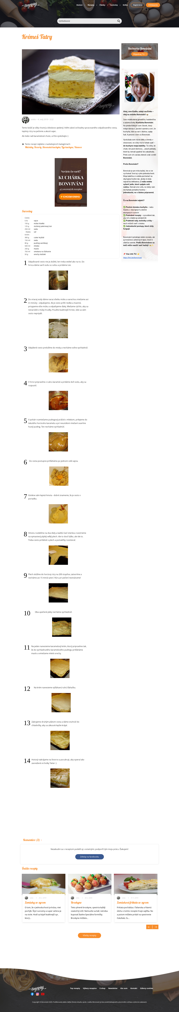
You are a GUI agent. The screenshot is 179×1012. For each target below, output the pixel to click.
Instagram (37, 994)
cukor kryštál (39, 237)
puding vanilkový (41, 243)
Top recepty (75, 988)
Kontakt (133, 988)
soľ (35, 232)
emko (33, 119)
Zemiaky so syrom (35, 902)
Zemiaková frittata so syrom (133, 902)
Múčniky (29, 147)
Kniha (125, 5)
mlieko (36, 246)
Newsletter (113, 988)
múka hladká (39, 223)
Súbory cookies (146, 988)
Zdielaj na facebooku (89, 856)
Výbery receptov (90, 988)
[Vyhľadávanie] (119, 21)
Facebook (32, 994)
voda (36, 229)
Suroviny (114, 5)
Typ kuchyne (67, 147)
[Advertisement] (71, 817)
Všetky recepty (89, 935)
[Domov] (30, 5)
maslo (36, 249)
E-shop (102, 988)
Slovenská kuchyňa (51, 147)
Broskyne (76, 902)
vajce (36, 220)
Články (102, 5)
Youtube (42, 994)
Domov (79, 5)
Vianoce (78, 147)
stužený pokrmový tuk (43, 226)
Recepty (91, 5)
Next (155, 927)
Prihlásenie (153, 5)
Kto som (123, 988)
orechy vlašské (40, 254)
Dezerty (37, 147)
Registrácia (137, 5)
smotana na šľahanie (42, 251)
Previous (149, 927)
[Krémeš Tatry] (71, 78)
